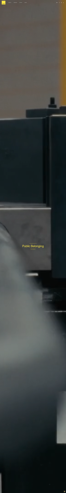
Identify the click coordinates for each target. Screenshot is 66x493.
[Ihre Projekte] (63, 2)
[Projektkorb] (61, 2)
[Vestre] (3, 2)
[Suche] (59, 2)
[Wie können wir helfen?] (64, 491)
